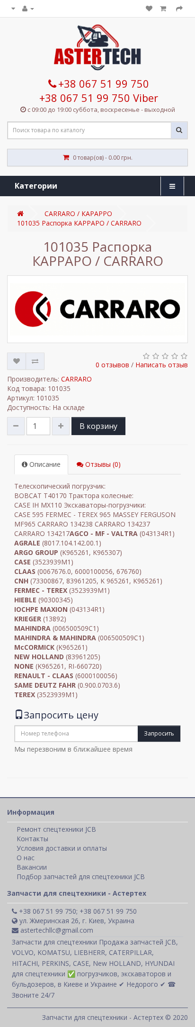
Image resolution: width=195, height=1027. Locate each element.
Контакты (32, 838)
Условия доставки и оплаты (62, 848)
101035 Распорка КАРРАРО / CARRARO (79, 222)
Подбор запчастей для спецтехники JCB (81, 876)
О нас (26, 857)
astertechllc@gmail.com (55, 930)
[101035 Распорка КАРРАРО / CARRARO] (97, 309)
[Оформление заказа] (179, 8)
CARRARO (76, 378)
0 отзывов (112, 364)
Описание (44, 464)
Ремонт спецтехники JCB (56, 829)
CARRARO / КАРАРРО (78, 213)
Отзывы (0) (102, 464)
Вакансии (32, 867)
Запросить (159, 733)
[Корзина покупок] (164, 8)
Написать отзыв (161, 364)
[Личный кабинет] (28, 8)
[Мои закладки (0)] (149, 8)
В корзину (98, 426)
